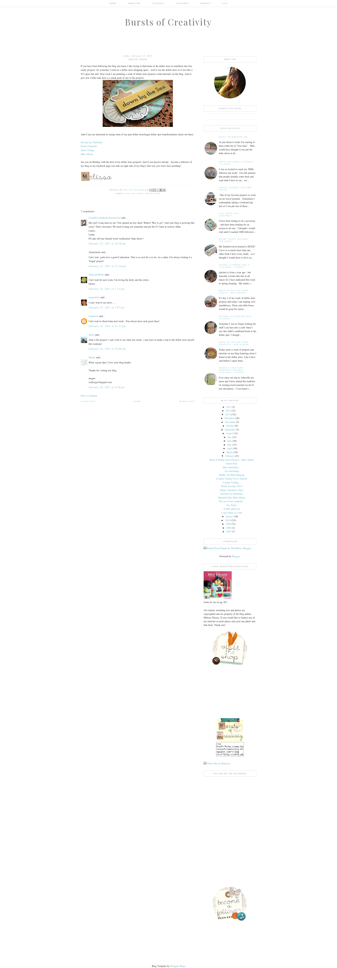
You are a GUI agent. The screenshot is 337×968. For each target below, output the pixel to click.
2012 (228, 410)
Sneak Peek (231, 463)
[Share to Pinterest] (164, 190)
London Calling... (231, 482)
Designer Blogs (177, 966)
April (229, 448)
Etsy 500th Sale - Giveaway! (230, 214)
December (229, 418)
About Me (134, 3)
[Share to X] (157, 190)
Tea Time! (231, 505)
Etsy (225, 3)
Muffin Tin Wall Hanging (231, 475)
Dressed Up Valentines (231, 493)
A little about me (231, 508)
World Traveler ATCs (231, 486)
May (229, 444)
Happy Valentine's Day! (231, 490)
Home (113, 3)
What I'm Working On (233, 137)
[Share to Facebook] (161, 190)
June (229, 440)
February (229, 456)
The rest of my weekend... (232, 501)
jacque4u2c (94, 297)
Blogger (236, 556)
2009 (228, 524)
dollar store (135, 193)
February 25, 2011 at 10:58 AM (107, 243)
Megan (92, 357)
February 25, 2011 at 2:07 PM (106, 307)
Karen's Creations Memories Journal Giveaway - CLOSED (231, 370)
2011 (227, 414)
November (230, 422)
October (230, 425)
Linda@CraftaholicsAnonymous (105, 217)
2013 (228, 407)
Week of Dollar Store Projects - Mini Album (234, 343)
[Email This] (151, 190)
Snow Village (87, 150)
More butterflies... (232, 467)
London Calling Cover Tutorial (231, 478)
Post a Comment (89, 395)
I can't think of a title (231, 512)
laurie (91, 334)
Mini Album (87, 154)
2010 (227, 520)
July (229, 437)
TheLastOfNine (96, 274)
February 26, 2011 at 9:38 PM (106, 387)
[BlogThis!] (154, 190)
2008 (228, 527)
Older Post (88, 401)
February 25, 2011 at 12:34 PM (107, 266)
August (229, 433)
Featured (182, 3)
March (229, 452)
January (229, 516)
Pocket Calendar (89, 146)
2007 (228, 531)
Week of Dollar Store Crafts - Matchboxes (234, 291)
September (230, 429)
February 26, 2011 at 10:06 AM (107, 348)
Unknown (93, 316)
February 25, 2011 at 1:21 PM (106, 288)
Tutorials (158, 3)
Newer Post (187, 401)
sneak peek (152, 193)
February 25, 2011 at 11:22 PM (107, 326)
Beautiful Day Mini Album (231, 497)
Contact (205, 3)
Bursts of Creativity (168, 22)
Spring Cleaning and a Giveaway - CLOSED (234, 266)
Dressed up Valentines (92, 142)
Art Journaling (231, 471)
